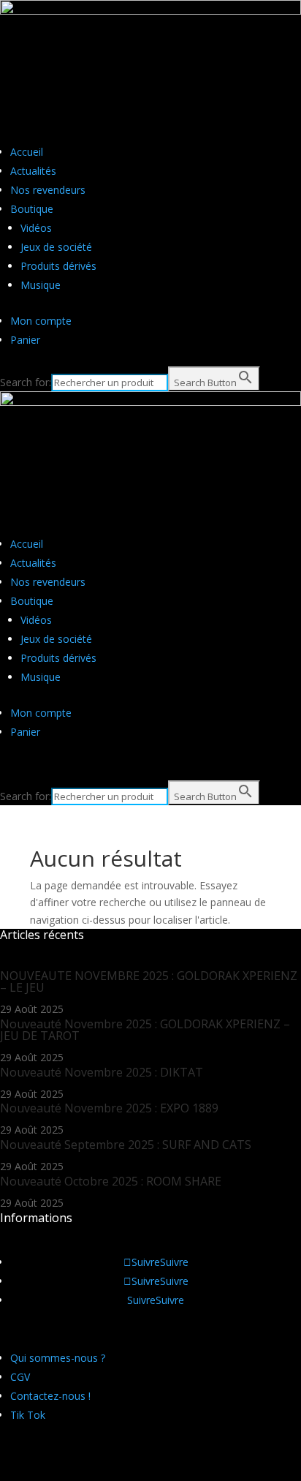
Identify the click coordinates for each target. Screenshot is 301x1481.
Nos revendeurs (47, 190)
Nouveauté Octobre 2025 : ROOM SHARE (110, 1181)
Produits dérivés (58, 266)
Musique (40, 285)
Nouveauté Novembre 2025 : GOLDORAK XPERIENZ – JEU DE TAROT (145, 1030)
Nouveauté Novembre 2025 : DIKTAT (101, 1072)
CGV (20, 1377)
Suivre (174, 1262)
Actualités (33, 171)
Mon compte (41, 321)
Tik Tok (27, 1415)
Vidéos (36, 228)
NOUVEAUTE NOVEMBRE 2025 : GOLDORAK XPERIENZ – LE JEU (148, 981)
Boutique (31, 209)
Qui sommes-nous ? (57, 1358)
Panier (25, 340)
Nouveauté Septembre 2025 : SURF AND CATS (125, 1145)
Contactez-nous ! (50, 1396)
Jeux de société (56, 247)
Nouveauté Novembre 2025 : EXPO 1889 (109, 1108)
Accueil (26, 152)
